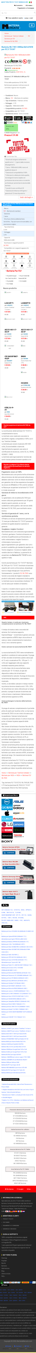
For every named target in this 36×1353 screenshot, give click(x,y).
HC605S (24, 383)
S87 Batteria (20, 1141)
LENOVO (9, 305)
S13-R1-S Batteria (20, 1153)
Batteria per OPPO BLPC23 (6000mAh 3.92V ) (14, 957)
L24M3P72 (25, 303)
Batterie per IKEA (8, 775)
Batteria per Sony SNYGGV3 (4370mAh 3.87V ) (15, 980)
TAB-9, (10, 917)
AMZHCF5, (27, 920)
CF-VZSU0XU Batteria (20, 1118)
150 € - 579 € (22, 1300)
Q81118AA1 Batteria (20, 1178)
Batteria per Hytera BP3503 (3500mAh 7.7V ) (14, 936)
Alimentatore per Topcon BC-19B (11, 962)
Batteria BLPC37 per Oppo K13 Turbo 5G (13, 1070)
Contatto (19, 5)
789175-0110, (10, 912)
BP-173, (18, 915)
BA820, (17, 920)
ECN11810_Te (20, 72)
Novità (4, 1263)
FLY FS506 (10, 284)
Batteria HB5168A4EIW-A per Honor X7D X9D (14, 1067)
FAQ (27, 1346)
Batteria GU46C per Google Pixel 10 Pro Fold (14, 1052)
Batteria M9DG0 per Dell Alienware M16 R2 (14, 1072)
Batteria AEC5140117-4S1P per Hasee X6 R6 (14, 1033)
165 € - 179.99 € (13, 1298)
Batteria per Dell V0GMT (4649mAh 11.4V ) (14, 986)
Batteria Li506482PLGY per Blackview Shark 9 (14, 1059)
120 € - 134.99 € (13, 1295)
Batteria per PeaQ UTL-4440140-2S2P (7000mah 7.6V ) (17, 965)
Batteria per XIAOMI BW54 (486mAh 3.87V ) (14, 999)
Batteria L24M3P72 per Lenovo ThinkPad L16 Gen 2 (16, 1031)
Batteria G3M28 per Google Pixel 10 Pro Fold (14, 1049)
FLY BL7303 (24, 573)
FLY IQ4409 (23, 281)
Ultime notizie (6, 1273)
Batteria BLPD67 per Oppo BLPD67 (11, 1054)
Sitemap (4, 1258)
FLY (29, 36)
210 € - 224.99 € (13, 1300)
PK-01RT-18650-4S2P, (8, 920)
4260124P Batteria (20, 1183)
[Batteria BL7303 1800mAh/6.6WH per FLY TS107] (18, 56)
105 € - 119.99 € (4, 1295)
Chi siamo (29, 5)
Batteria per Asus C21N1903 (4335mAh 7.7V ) (14, 960)
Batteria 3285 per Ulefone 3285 (10, 1062)
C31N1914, (17, 910)
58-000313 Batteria (20, 1158)
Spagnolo (5, 1348)
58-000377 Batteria (20, 1155)
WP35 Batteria (20, 1133)
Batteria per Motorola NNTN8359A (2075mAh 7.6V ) (16, 973)
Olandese (31, 1348)
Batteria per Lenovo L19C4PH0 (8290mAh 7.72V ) (15, 991)
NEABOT (9, 361)
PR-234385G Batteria (20, 1173)
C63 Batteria (20, 1138)
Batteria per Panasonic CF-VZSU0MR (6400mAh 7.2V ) (17, 975)
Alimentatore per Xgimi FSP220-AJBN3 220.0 (14, 939)
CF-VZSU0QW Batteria (20, 1121)
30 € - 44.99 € (19, 1290)
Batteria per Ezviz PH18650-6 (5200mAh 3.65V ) (15, 978)
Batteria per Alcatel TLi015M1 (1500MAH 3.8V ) (15, 1009)
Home (7, 33)
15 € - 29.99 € (11, 1290)
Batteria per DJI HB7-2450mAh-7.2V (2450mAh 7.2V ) (16, 993)
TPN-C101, (5, 923)
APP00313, (29, 910)
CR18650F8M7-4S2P (11, 357)
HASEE (9, 334)
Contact (19, 1346)
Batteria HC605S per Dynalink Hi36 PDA (12, 1044)
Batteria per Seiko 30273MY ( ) (10, 954)
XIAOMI (25, 358)
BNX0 (23, 356)
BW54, (23, 910)
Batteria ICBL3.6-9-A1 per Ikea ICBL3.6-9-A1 (14, 1046)
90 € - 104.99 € (28, 1292)
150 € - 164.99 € (4, 1298)
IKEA (8, 412)
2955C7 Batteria (20, 1161)
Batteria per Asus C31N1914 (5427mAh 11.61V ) (15, 996)
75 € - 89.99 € (19, 1292)
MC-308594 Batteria (20, 1163)
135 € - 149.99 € (23, 1295)
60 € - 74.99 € (11, 1292)
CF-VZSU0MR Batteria (20, 1116)
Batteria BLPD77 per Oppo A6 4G (11, 1065)
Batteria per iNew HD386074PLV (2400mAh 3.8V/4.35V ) (17, 947)
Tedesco (21, 1348)
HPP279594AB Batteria (20, 1181)
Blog (3, 1271)
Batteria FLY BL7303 (11, 41)
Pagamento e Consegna (26, 8)
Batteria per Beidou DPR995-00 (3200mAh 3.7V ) (15, 941)
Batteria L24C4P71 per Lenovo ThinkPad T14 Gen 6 (16, 1028)
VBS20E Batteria (20, 1113)
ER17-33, (24, 915)
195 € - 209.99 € (4, 1300)
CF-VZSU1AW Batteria (20, 1124)
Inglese (14, 1348)
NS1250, (14, 917)
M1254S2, (21, 917)
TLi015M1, (18, 912)
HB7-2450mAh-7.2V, (7, 910)
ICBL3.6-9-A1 (9, 408)
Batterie (4, 1266)
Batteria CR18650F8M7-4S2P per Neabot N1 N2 (15, 1039)
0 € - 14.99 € (3, 1290)
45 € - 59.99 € (3, 1292)
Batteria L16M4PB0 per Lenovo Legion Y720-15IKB (16, 1057)
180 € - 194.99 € (23, 1298)
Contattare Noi (11, 156)
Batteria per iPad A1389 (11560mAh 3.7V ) (13, 1004)
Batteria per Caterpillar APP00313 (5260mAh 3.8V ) (16, 1001)
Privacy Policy (8, 1219)
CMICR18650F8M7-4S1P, (8, 915)
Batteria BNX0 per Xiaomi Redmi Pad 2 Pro (14, 1041)
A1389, (3, 912)
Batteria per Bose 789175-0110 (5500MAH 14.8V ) (16, 1006)
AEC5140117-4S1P (11, 330)
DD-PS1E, (4, 917)
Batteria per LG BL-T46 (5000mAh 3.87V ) (13, 944)
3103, (21, 920)
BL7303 (24, 108)
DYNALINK (26, 385)
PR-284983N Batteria (20, 1175)
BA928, (30, 915)
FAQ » (3, 1276)
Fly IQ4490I (10, 281)
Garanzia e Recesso (9, 1229)
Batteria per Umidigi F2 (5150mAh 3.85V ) (13, 983)
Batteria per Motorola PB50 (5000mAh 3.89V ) (14, 988)
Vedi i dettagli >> (26, 197)
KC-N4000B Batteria (20, 1143)
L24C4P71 (9, 303)
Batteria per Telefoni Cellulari (14, 36)
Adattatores (6, 1268)
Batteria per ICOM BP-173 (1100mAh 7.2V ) (14, 1017)
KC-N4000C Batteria (20, 1136)
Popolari (4, 1260)
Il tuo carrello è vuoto (15, 18)
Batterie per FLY (10, 39)
